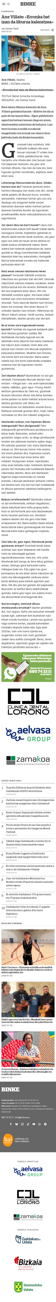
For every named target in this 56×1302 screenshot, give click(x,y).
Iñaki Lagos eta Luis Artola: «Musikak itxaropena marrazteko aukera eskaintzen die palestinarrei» (27, 1020)
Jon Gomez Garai (9, 28)
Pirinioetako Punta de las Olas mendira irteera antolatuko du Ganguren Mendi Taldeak (28, 828)
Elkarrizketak (7, 11)
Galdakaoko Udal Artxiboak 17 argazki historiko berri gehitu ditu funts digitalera (28, 910)
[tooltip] (10, 1124)
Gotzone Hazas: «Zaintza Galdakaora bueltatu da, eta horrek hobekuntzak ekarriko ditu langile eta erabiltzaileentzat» (27, 1071)
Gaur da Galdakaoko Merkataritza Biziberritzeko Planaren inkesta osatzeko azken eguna (29, 882)
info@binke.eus (22, 1117)
